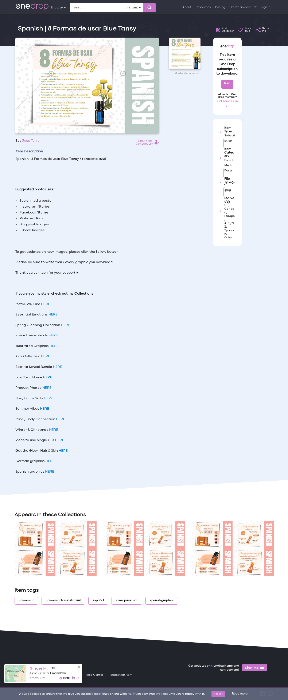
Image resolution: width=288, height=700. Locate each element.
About (186, 7)
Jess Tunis (30, 141)
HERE (49, 471)
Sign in (266, 7)
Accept (218, 693)
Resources (203, 7)
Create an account (243, 7)
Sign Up (227, 84)
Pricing (220, 7)
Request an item (120, 675)
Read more (240, 693)
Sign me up (254, 668)
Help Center (94, 675)
